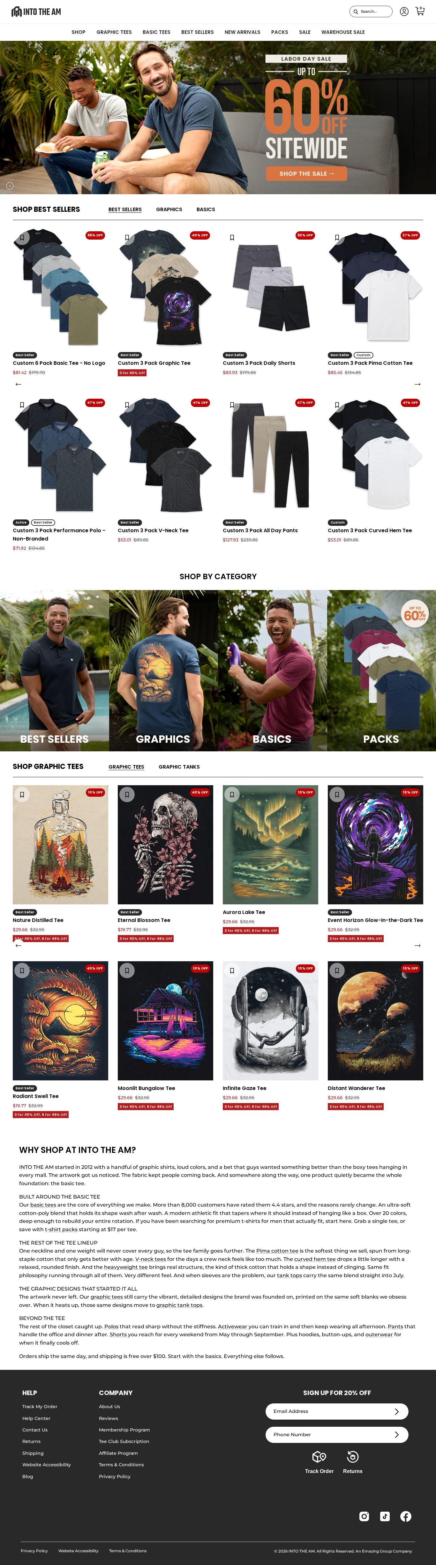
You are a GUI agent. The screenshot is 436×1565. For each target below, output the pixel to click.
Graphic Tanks (179, 767)
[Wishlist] (22, 237)
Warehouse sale (343, 32)
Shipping (33, 1453)
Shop (78, 32)
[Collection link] (54, 670)
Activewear (232, 1326)
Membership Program (124, 1430)
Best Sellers (197, 32)
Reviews (108, 1418)
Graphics (169, 209)
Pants (395, 1326)
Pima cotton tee (277, 1251)
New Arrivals (242, 32)
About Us (109, 1406)
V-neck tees (150, 1259)
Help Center (36, 1418)
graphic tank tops (179, 1305)
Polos (111, 1326)
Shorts (118, 1334)
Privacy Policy (115, 1476)
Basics (206, 209)
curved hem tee (315, 1259)
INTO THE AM (302, 1551)
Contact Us (35, 1430)
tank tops (289, 1275)
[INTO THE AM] (36, 11)
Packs (279, 32)
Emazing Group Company (387, 1551)
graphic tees (107, 1297)
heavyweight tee (126, 1267)
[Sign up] (397, 1411)
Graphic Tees (114, 32)
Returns (31, 1441)
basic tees (43, 1205)
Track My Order (39, 1406)
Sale (305, 32)
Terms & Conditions (121, 1465)
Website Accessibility (46, 1465)
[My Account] (403, 11)
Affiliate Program (118, 1453)
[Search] (355, 11)
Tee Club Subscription (124, 1441)
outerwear (379, 1334)
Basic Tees (156, 32)
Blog (27, 1476)
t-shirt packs (61, 1229)
